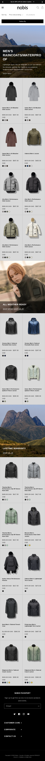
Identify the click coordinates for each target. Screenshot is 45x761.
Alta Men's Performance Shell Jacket (10, 200)
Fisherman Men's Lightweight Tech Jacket (32, 625)
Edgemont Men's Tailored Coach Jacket (10, 671)
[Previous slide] (2, 2)
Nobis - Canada (19, 755)
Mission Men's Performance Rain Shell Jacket (32, 534)
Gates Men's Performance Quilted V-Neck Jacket (10, 389)
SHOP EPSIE (8, 309)
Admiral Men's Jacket (32, 153)
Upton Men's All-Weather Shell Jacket (10, 108)
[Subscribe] (38, 706)
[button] (37, 7)
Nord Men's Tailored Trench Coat (11, 625)
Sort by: (4, 15)
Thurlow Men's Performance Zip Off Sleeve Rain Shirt (11, 489)
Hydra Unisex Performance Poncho (11, 579)
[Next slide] (42, 2)
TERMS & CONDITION (25, 757)
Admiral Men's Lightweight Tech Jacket (33, 579)
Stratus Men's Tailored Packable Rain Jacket (9, 344)
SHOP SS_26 (18, 309)
